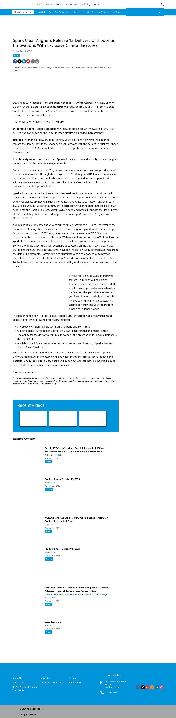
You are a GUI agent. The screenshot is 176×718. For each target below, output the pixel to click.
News (39, 4)
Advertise (45, 678)
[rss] (152, 687)
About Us (17, 678)
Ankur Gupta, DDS (53, 455)
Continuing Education (90, 4)
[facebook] (15, 61)
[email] (33, 61)
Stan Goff (49, 524)
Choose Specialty (22, 12)
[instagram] (161, 687)
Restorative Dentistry (100, 12)
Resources (71, 4)
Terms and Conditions (51, 682)
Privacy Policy (75, 682)
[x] (143, 687)
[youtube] (147, 687)
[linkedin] (24, 61)
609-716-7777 (112, 692)
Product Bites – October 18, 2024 (62, 548)
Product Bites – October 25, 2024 (62, 479)
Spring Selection (117, 12)
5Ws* (51, 12)
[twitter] (19, 61)
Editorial (72, 678)
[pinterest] (28, 61)
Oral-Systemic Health (82, 12)
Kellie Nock (50, 482)
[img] (23, 4)
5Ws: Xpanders (53, 621)
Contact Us (18, 682)
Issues (59, 4)
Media (49, 4)
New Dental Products (63, 12)
